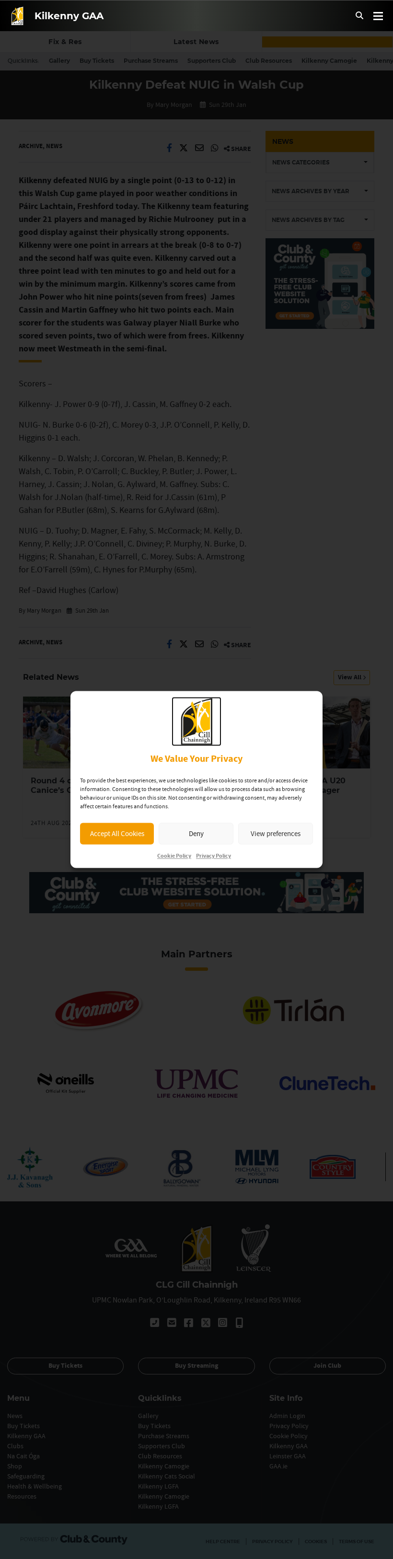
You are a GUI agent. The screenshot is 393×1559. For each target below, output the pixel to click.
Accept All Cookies (117, 833)
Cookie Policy (174, 856)
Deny (196, 833)
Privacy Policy (213, 856)
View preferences (276, 833)
